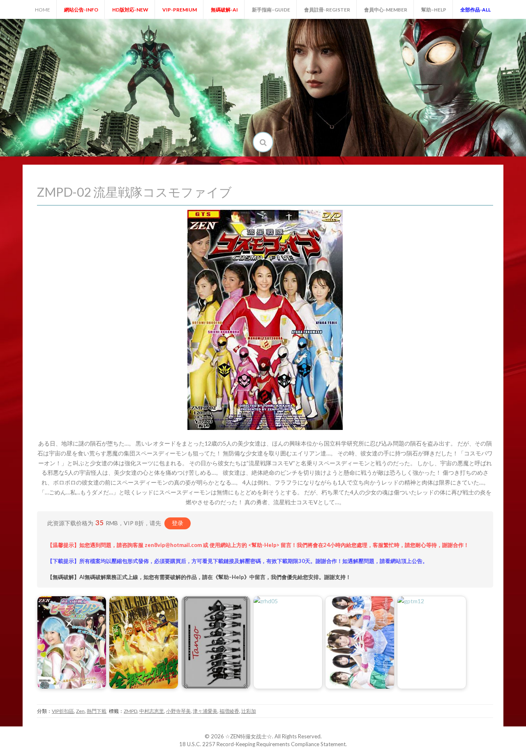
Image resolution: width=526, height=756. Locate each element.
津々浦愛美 (205, 711)
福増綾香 (229, 711)
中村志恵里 (151, 711)
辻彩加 (248, 711)
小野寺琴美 (178, 711)
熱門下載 (96, 711)
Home (42, 10)
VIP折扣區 (63, 711)
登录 (177, 522)
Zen (80, 711)
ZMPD (130, 711)
